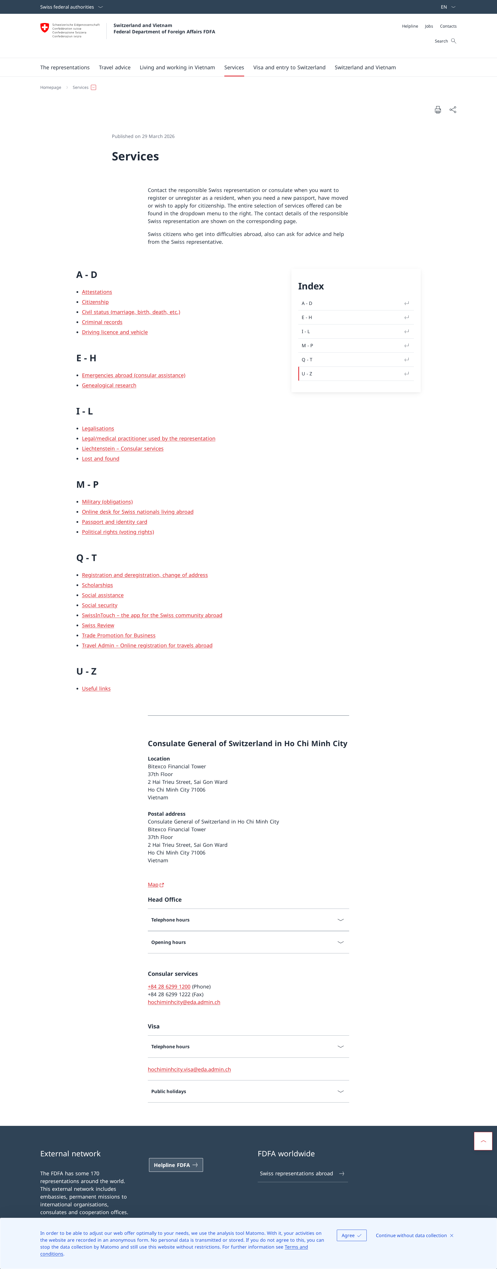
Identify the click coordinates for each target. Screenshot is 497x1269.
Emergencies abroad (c (110, 375)
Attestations (97, 291)
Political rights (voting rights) (118, 531)
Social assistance (103, 595)
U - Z (307, 373)
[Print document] (437, 109)
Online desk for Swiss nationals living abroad (138, 511)
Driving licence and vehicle (115, 332)
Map (153, 884)
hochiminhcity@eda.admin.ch (184, 1002)
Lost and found (100, 458)
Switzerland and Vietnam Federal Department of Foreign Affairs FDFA (164, 28)
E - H (307, 317)
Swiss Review (98, 625)
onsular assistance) (161, 375)
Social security (99, 605)
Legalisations (98, 428)
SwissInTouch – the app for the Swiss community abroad (152, 615)
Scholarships (97, 584)
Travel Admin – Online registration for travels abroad (147, 645)
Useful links (96, 688)
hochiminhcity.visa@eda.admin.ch (189, 1069)
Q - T (307, 359)
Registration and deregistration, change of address (145, 574)
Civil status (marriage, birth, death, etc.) (131, 311)
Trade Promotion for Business (119, 635)
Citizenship (95, 301)
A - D (307, 303)
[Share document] (452, 110)
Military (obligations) (107, 501)
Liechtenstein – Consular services (123, 448)
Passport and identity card (114, 521)
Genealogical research (109, 385)
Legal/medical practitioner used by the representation (148, 438)
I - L (306, 331)
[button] (65, 67)
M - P (307, 345)
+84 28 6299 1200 (169, 986)
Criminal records (102, 321)
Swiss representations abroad (296, 1173)
